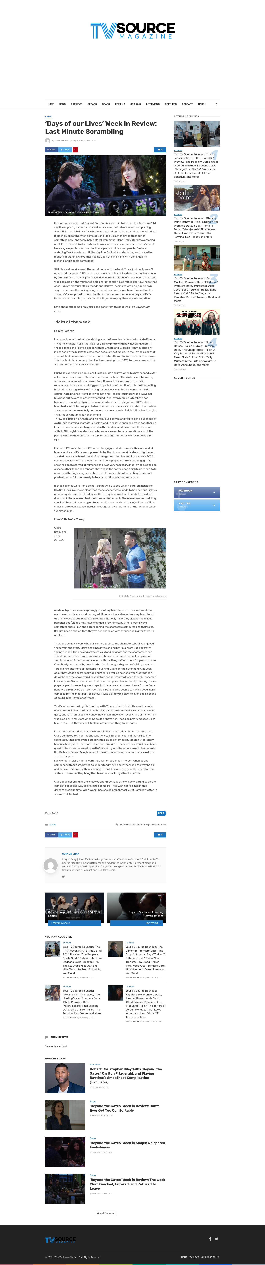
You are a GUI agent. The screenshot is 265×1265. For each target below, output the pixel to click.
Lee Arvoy (70, 977)
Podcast (187, 104)
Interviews (153, 104)
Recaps (92, 104)
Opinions (135, 104)
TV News (67, 942)
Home (51, 104)
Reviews (120, 104)
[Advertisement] (132, 76)
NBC (140, 825)
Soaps (106, 104)
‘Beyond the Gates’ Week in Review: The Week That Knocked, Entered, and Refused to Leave (127, 1184)
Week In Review (159, 825)
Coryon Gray (61, 140)
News (62, 104)
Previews (76, 104)
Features (171, 104)
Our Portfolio (210, 1257)
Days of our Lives (128, 825)
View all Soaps (104, 1213)
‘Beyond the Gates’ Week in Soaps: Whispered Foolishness (127, 1145)
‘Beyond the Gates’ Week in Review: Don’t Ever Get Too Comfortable (124, 1108)
